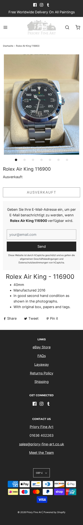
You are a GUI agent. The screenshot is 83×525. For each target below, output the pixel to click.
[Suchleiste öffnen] (67, 27)
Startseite (8, 45)
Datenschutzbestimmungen (33, 262)
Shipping (41, 382)
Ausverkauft (41, 192)
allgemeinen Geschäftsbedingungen (39, 258)
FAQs (41, 356)
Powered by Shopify (54, 512)
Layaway (41, 364)
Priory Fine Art (41, 427)
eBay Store (42, 347)
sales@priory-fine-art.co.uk (41, 444)
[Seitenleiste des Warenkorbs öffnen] (77, 27)
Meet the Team (41, 453)
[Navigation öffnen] (5, 27)
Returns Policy (41, 373)
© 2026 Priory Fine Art (30, 512)
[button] (41, 104)
